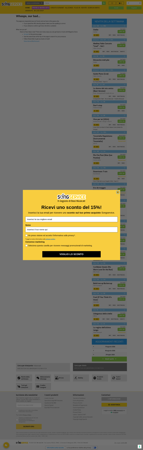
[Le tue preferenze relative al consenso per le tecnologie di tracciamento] (139, 446)
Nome (28, 225)
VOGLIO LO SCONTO (71, 254)
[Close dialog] (117, 192)
